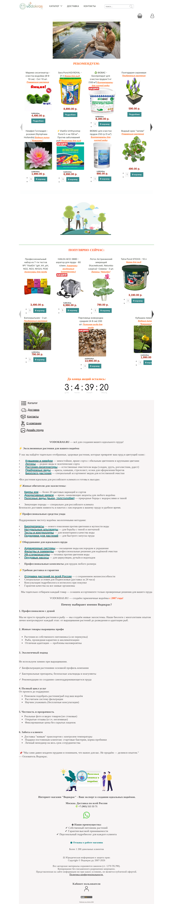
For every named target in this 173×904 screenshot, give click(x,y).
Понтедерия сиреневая (134, 72)
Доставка (73, 6)
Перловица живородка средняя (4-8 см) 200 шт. (90, 321)
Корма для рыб (72, 76)
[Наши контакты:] (23, 417)
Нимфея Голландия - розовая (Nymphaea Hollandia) (36, 134)
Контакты (90, 6)
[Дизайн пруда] (23, 430)
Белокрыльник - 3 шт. (35, 317)
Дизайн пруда (35, 430)
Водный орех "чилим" (132, 131)
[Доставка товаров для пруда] (23, 410)
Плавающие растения (38, 82)
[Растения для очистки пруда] (86, 237)
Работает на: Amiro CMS (86, 902)
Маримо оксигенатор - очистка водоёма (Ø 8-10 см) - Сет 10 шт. (38, 75)
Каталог (54, 6)
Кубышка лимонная (145, 317)
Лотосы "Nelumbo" (101, 272)
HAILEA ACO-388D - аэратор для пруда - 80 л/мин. (68, 262)
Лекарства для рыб (71, 141)
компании (35, 423)
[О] (23, 423)
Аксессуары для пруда (35, 272)
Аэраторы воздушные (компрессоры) (69, 268)
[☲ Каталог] (23, 403)
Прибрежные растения (134, 75)
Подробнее (38, 121)
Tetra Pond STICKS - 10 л (134, 259)
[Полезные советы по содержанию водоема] (86, 791)
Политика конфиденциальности (86, 874)
